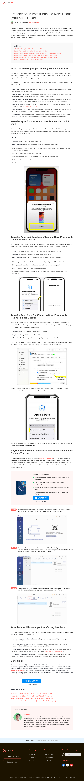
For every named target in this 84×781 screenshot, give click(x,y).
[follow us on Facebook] (63, 765)
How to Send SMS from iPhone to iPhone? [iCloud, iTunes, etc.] (31, 696)
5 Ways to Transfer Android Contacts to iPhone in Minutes (30, 693)
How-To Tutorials (49, 761)
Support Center (48, 754)
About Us (32, 754)
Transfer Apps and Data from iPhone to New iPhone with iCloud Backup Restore (37, 53)
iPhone (38, 22)
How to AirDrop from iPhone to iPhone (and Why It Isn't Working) (32, 701)
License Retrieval (49, 757)
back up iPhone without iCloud (54, 651)
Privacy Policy (58, 777)
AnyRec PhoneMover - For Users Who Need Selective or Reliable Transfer (36, 57)
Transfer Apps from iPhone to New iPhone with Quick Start (31, 51)
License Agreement (69, 777)
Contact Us (32, 757)
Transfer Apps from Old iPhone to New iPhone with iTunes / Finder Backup (35, 55)
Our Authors (32, 761)
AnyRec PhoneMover (46, 458)
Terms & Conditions (46, 777)
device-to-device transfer (30, 106)
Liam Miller (32, 22)
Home (27, 740)
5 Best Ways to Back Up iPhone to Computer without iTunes (30, 698)
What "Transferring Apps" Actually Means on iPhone (29, 49)
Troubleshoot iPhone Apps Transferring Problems (28, 59)
